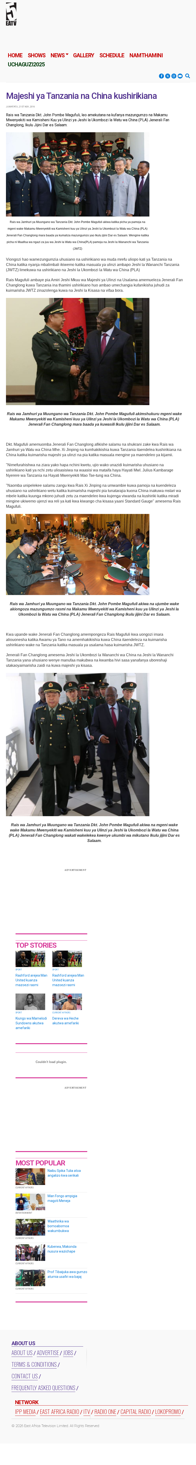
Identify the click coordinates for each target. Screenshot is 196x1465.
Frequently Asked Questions (43, 1387)
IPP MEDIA (25, 1411)
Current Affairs (61, 1012)
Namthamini (146, 55)
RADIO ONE (105, 1411)
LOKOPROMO (168, 1411)
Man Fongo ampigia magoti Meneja (62, 1198)
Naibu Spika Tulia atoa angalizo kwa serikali (64, 1173)
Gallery (83, 55)
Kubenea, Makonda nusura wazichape (62, 1249)
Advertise (48, 1352)
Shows (36, 55)
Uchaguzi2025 (26, 64)
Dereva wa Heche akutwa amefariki (65, 1020)
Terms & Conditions (34, 1364)
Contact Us (24, 1375)
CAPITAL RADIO (135, 1411)
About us (22, 1352)
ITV (86, 1411)
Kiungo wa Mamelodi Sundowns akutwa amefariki (31, 1023)
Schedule (111, 55)
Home (15, 55)
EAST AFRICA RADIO (59, 1411)
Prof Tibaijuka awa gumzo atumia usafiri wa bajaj (67, 1274)
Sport (19, 969)
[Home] (11, 15)
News (58, 55)
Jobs (68, 1352)
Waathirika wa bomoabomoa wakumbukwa (58, 1226)
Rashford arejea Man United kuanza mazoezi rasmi (31, 980)
